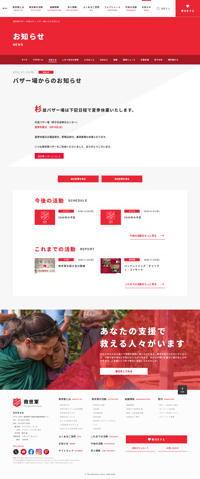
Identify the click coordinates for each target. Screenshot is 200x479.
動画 (115, 59)
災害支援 (145, 59)
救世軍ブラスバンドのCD (104, 420)
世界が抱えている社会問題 (71, 409)
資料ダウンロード (140, 448)
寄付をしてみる (123, 371)
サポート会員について (168, 413)
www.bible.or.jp (66, 462)
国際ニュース (129, 59)
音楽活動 (97, 417)
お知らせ (53, 59)
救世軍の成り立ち (67, 413)
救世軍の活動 (99, 405)
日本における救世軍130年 (71, 428)
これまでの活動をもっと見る (141, 284)
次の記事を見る (122, 178)
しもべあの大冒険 (70, 59)
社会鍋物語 (98, 413)
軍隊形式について (67, 417)
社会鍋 (96, 409)
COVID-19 (38, 59)
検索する (165, 8)
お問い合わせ (172, 448)
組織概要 (130, 405)
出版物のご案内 (133, 417)
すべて (24, 59)
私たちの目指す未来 (68, 420)
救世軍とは (65, 405)
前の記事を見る (78, 178)
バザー (96, 424)
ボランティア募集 (166, 417)
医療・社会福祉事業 (134, 413)
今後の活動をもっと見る (143, 235)
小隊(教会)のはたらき (69, 424)
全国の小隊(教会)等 (134, 409)
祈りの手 (158, 59)
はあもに (104, 59)
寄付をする (187, 11)
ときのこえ (89, 59)
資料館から (173, 59)
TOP (182, 392)
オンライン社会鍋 (167, 409)
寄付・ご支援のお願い (168, 405)
